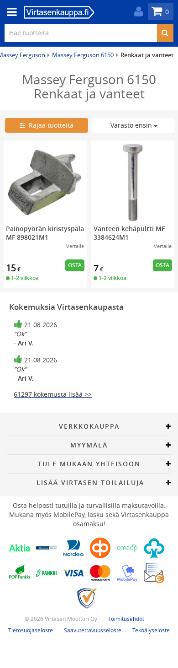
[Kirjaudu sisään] (136, 11)
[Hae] (165, 33)
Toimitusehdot (126, 618)
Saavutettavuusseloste (92, 630)
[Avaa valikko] (9, 12)
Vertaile (75, 245)
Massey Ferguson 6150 (83, 55)
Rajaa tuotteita (49, 125)
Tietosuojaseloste (30, 630)
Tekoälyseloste (151, 630)
